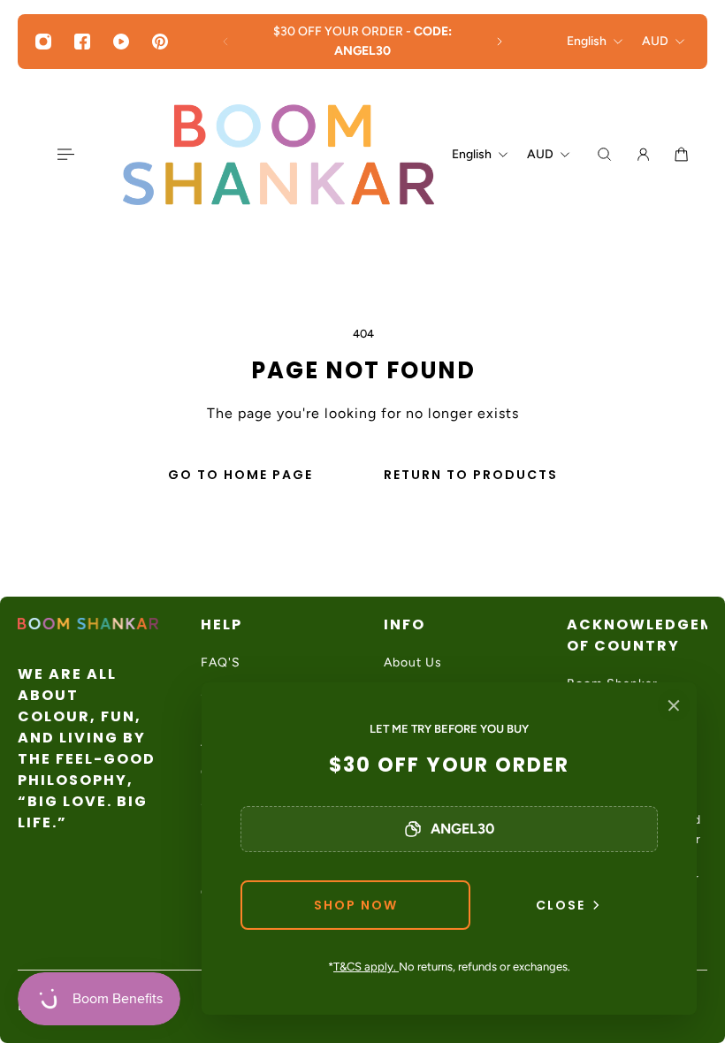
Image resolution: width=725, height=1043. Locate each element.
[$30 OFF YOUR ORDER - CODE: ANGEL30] (362, 41)
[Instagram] (43, 41)
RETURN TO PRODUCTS (471, 474)
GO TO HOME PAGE (240, 474)
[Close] (674, 705)
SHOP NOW (356, 905)
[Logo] (278, 154)
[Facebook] (82, 41)
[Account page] (643, 154)
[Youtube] (121, 41)
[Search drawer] (604, 154)
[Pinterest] (160, 41)
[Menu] (64, 154)
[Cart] (681, 154)
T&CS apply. (366, 966)
